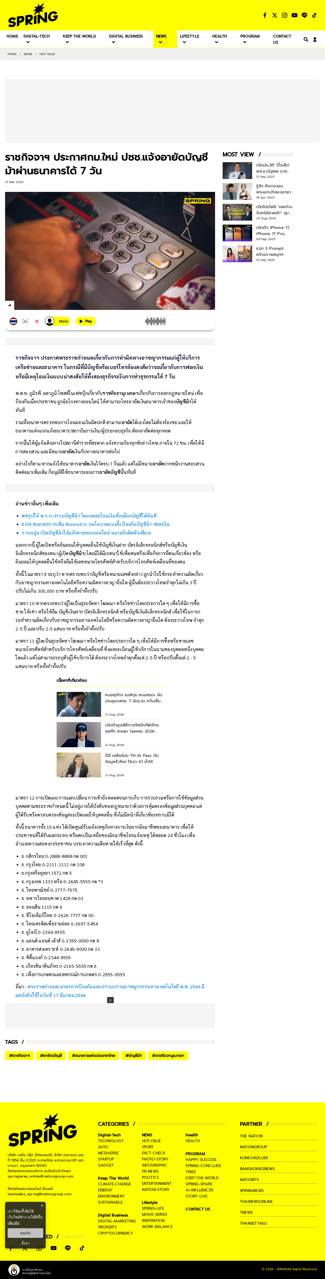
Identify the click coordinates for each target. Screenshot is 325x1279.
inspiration (153, 1220)
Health (192, 1135)
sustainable (110, 1202)
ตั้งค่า (25, 1243)
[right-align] (305, 39)
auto (103, 1147)
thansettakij (253, 1223)
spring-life (153, 1208)
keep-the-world (202, 1178)
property (108, 1227)
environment (111, 1196)
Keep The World (113, 1178)
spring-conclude (203, 1166)
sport (148, 1147)
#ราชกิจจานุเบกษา (168, 1056)
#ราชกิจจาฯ (19, 1056)
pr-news (150, 1171)
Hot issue (47, 54)
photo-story (155, 1159)
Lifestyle (150, 1202)
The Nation (251, 1136)
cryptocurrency (116, 1233)
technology (111, 1141)
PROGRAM (195, 1154)
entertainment (157, 1183)
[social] (265, 15)
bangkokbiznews (257, 1169)
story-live (196, 1196)
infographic (154, 1165)
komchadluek (254, 1158)
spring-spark (199, 1184)
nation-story (156, 1189)
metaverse (108, 1153)
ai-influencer (199, 1190)
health (193, 1141)
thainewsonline (256, 1201)
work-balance (157, 1227)
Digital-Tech (109, 1135)
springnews (252, 1190)
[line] (36, 306)
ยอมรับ (25, 1233)
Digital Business (113, 1215)
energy (105, 1190)
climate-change (114, 1184)
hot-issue (151, 1141)
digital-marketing (117, 1221)
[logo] (33, 15)
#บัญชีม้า (133, 1056)
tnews (246, 1212)
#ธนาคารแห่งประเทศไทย (93, 1056)
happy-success (201, 1159)
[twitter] (28, 305)
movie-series (154, 1214)
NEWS (28, 54)
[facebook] (19, 306)
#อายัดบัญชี (51, 1056)
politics (150, 1177)
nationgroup (253, 1147)
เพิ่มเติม (14, 1222)
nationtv (249, 1180)
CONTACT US (198, 1209)
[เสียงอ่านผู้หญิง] (58, 321)
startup (106, 1159)
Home (12, 54)
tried (191, 1172)
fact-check (154, 1153)
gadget (106, 1165)
